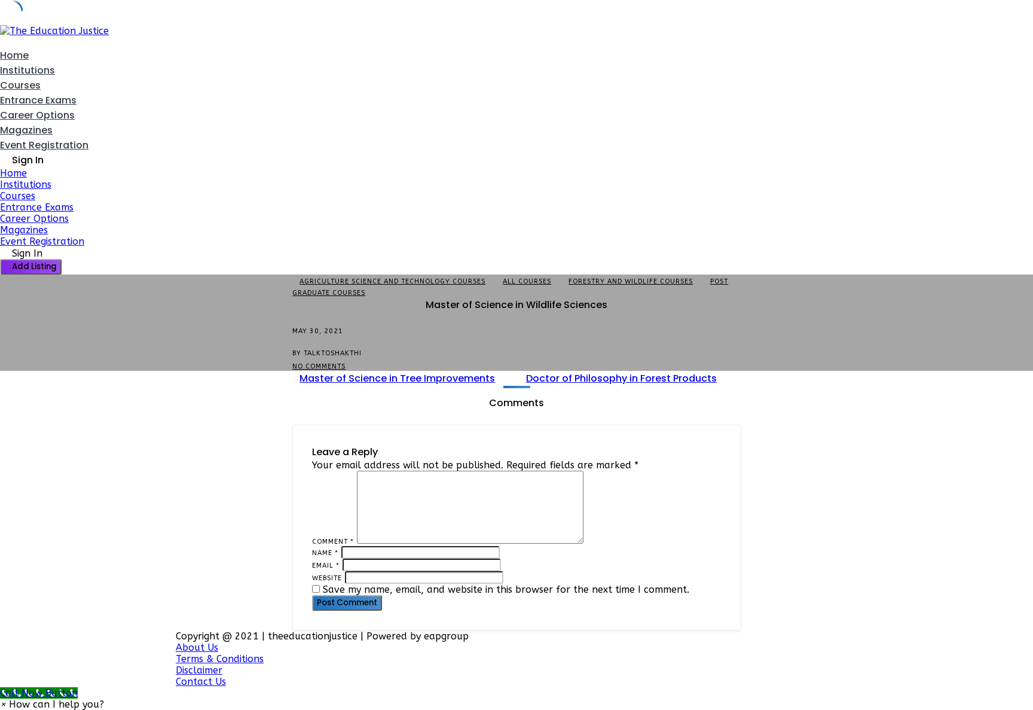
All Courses (527, 281)
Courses (20, 85)
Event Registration (44, 145)
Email (326, 565)
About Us (197, 647)
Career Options (37, 115)
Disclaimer (199, 670)
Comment (333, 542)
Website (327, 578)
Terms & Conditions (220, 659)
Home (14, 55)
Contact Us (201, 681)
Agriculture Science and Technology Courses (392, 281)
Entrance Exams (38, 100)
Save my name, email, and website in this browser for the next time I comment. (506, 589)
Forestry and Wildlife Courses (631, 281)
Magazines (26, 130)
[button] (52, 704)
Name (325, 553)
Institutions (27, 70)
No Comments (319, 366)
